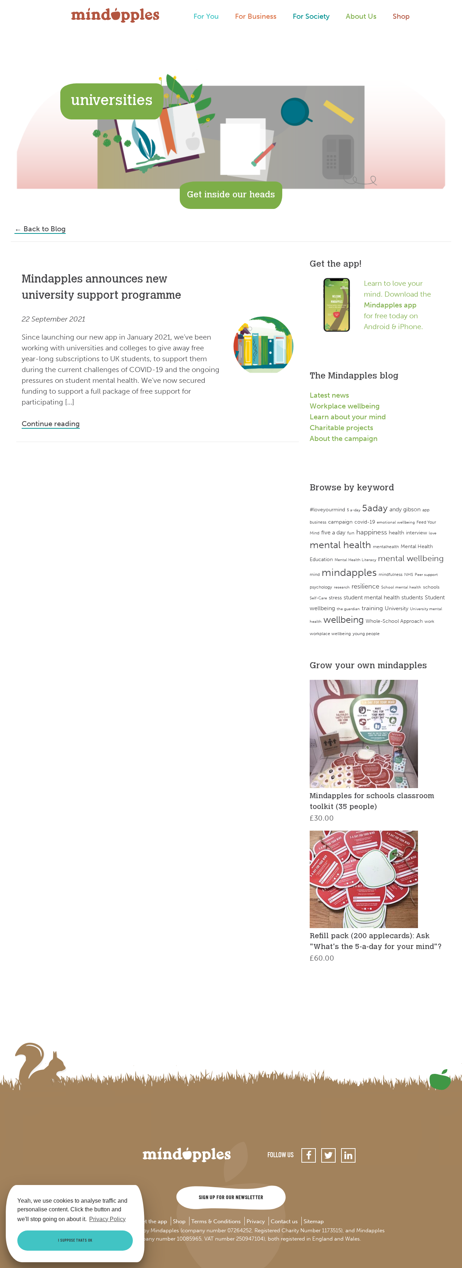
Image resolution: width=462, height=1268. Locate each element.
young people (366, 633)
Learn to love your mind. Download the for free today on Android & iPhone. (397, 305)
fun (350, 532)
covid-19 (364, 522)
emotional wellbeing (396, 522)
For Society (311, 16)
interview (416, 533)
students (412, 597)
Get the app (152, 1222)
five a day (333, 532)
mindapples (349, 572)
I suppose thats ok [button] (75, 1240)
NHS (408, 574)
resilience (365, 586)
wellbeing (343, 619)
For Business (255, 16)
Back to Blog (40, 228)
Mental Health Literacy (355, 560)
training (372, 608)
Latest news (329, 395)
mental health (340, 545)
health (396, 532)
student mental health (372, 597)
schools (431, 587)
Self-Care (318, 598)
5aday (375, 508)
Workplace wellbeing (345, 406)
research (342, 587)
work (429, 621)
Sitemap (314, 1222)
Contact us (284, 1222)
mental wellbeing (411, 558)
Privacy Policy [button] (107, 1219)
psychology (321, 587)
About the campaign (344, 438)
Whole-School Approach (394, 621)
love (432, 533)
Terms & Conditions (216, 1222)
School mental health (401, 587)
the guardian (348, 609)
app (426, 509)
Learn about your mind (348, 416)
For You (206, 16)
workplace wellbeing (330, 633)
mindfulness (390, 574)
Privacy (256, 1222)
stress (335, 598)
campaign (340, 521)
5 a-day (353, 510)
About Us (361, 16)
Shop (401, 16)
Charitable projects (341, 427)
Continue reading (51, 423)
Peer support (426, 574)
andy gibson (404, 509)
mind (315, 574)
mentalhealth (386, 546)
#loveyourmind (327, 510)
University (396, 608)
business (318, 522)
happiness (371, 532)
